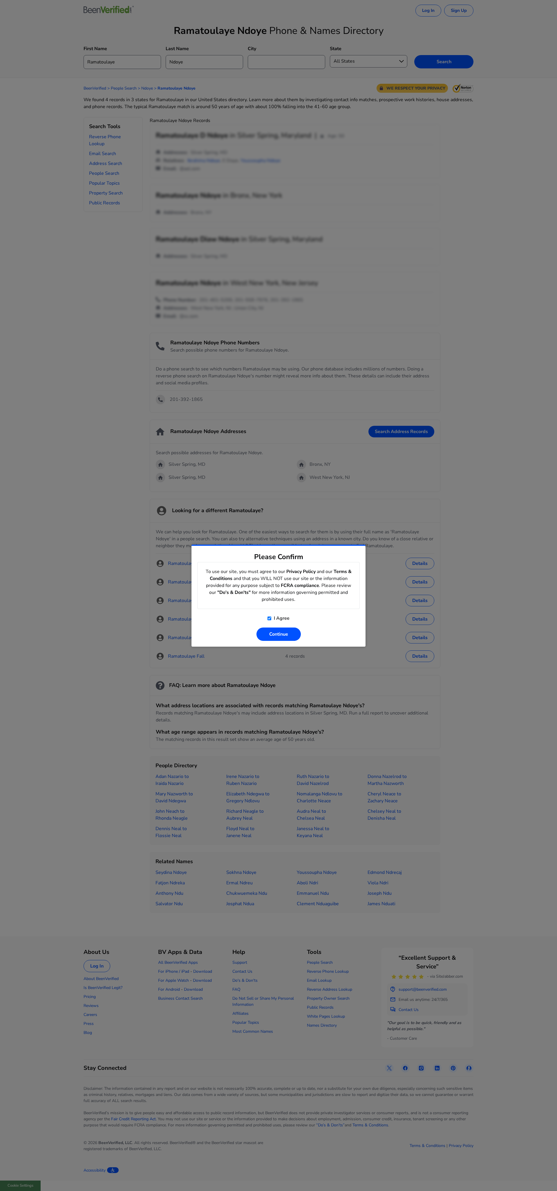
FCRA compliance (300, 585)
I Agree (281, 618)
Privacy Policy (301, 571)
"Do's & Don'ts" (234, 592)
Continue (278, 634)
